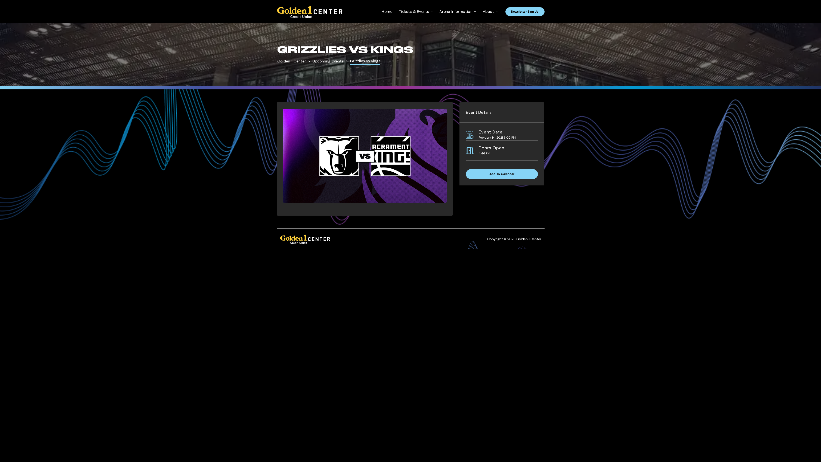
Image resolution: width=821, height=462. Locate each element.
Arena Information (455, 11)
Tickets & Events (414, 11)
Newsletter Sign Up (525, 11)
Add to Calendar (502, 174)
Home (387, 11)
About (488, 11)
